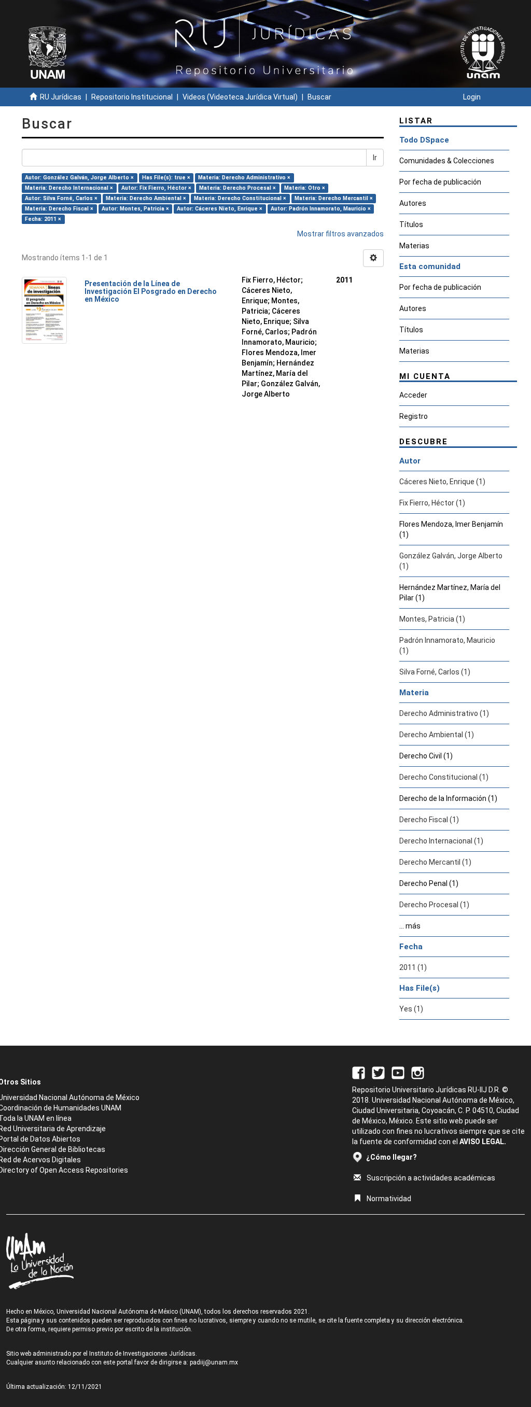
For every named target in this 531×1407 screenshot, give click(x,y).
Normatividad (389, 1198)
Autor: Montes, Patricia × (135, 208)
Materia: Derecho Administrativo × (244, 177)
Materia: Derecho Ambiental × (146, 198)
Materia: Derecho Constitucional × (240, 198)
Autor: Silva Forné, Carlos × (61, 198)
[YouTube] (398, 1072)
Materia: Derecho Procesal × (237, 188)
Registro (413, 416)
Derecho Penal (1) (428, 883)
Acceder (413, 395)
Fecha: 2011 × (43, 219)
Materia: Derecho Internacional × (69, 188)
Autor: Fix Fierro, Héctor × (156, 188)
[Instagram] (417, 1072)
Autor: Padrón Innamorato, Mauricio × (321, 208)
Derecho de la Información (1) (448, 798)
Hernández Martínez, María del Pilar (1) (449, 592)
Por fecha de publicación (440, 182)
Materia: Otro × (304, 188)
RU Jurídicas (60, 97)
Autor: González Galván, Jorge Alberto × (79, 177)
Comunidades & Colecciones (446, 161)
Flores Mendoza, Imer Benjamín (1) (451, 529)
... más (410, 926)
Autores (412, 203)
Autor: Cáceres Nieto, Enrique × (219, 208)
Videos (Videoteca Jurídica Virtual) (240, 97)
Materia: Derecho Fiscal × (59, 208)
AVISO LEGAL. (482, 1141)
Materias (414, 246)
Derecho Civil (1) (426, 756)
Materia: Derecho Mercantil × (334, 198)
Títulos (411, 224)
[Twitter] (378, 1072)
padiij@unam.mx (214, 1362)
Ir (375, 157)
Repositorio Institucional (132, 97)
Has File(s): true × (166, 177)
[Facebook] (358, 1072)
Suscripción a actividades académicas (431, 1178)
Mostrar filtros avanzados (340, 234)
